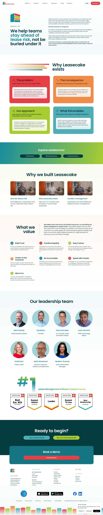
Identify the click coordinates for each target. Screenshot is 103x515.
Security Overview (48, 500)
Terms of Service (28, 500)
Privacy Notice (19, 500)
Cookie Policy (38, 500)
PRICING (78, 469)
